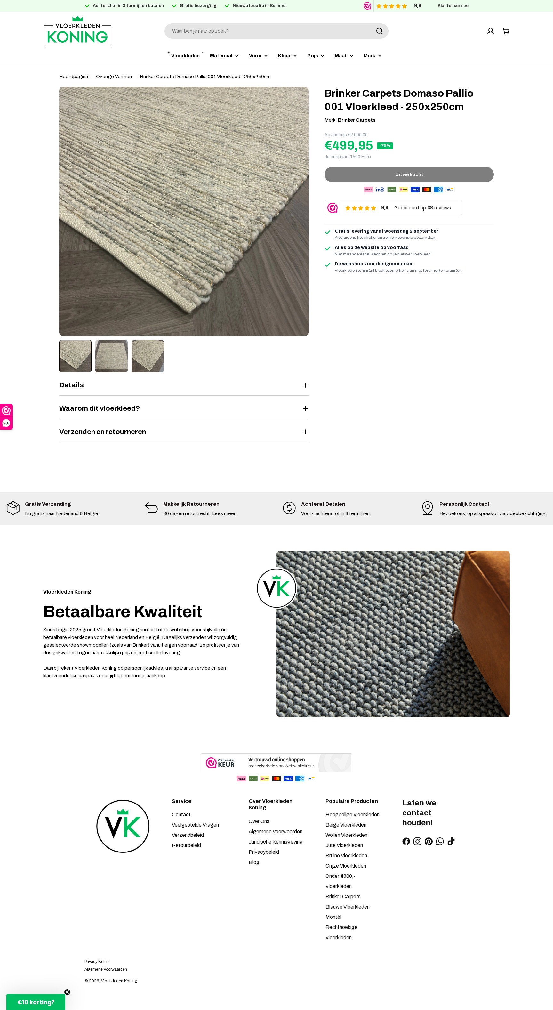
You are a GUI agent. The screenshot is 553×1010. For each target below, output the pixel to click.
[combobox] (276, 31)
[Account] (490, 31)
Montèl (333, 917)
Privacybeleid (264, 852)
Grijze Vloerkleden (345, 866)
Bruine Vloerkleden (346, 855)
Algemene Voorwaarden (275, 831)
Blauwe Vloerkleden (347, 906)
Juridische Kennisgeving (276, 841)
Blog (254, 862)
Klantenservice (453, 6)
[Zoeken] (379, 31)
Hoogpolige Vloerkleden (352, 814)
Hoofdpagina (73, 76)
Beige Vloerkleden (345, 825)
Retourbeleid (186, 845)
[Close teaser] (67, 992)
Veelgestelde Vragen (195, 825)
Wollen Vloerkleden (346, 835)
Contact (181, 814)
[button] (35, 1002)
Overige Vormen (114, 76)
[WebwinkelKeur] (276, 762)
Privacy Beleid (97, 961)
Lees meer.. (224, 513)
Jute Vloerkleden (344, 845)
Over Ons (259, 821)
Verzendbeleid (188, 835)
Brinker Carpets (357, 120)
